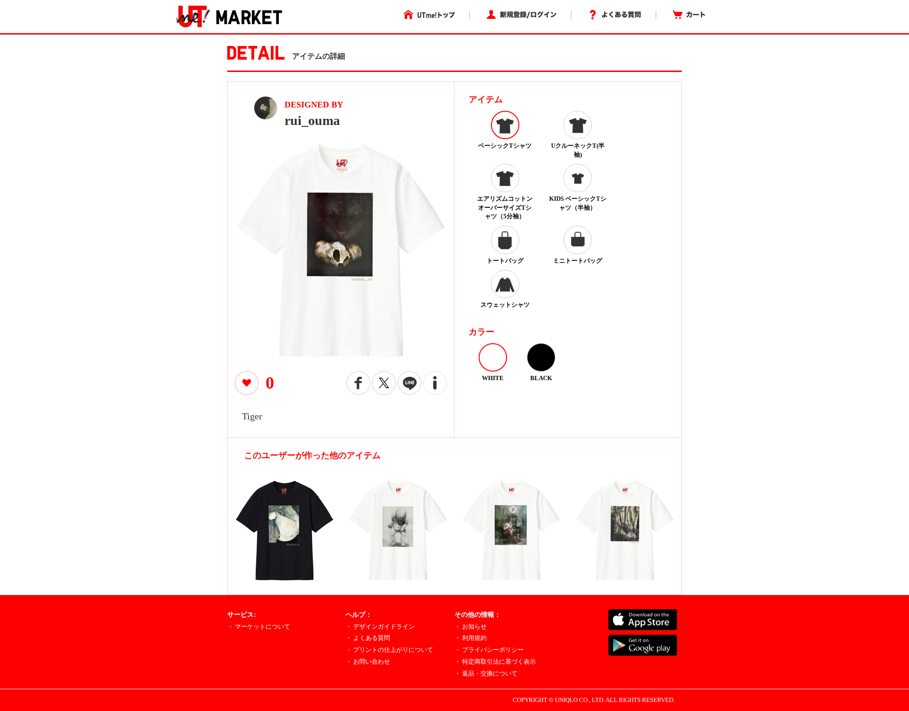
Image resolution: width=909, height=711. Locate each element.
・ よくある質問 (368, 637)
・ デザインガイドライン (380, 626)
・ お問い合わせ (368, 661)
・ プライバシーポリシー (489, 649)
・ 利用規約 (470, 637)
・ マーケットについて (258, 626)
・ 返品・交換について (485, 673)
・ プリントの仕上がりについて (389, 649)
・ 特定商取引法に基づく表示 (495, 661)
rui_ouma (312, 120)
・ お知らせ (470, 626)
